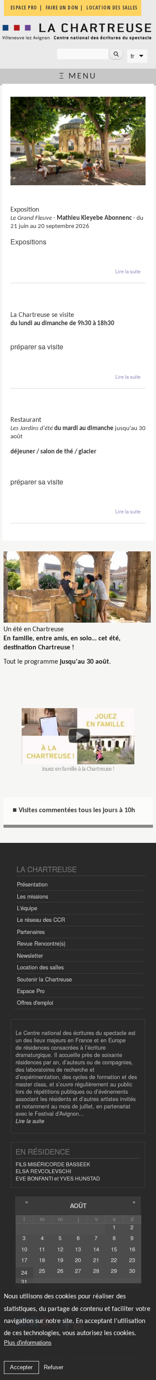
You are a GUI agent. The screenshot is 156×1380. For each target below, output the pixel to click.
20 (78, 1260)
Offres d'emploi (35, 1003)
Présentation (32, 884)
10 (24, 1249)
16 (132, 1249)
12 (60, 1249)
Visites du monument (43, 307)
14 (96, 1249)
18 (42, 1260)
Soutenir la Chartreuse (44, 979)
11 (42, 1249)
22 (114, 1260)
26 (60, 1271)
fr (132, 56)
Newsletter (30, 955)
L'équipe (27, 908)
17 (24, 1260)
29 (114, 1271)
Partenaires (31, 932)
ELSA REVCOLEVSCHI (43, 1170)
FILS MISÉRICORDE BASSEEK (53, 1164)
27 (78, 1271)
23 (132, 1260)
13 (78, 1249)
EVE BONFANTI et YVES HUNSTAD (58, 1178)
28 (96, 1271)
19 (60, 1260)
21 (96, 1260)
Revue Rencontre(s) (41, 943)
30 (132, 1271)
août (78, 1205)
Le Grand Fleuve (35, 202)
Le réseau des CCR (41, 920)
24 (24, 1272)
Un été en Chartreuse (33, 629)
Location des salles (40, 967)
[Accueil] (78, 31)
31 (24, 1281)
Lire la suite (127, 271)
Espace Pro (31, 991)
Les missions (32, 896)
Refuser (53, 1367)
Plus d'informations (28, 1342)
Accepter (21, 1367)
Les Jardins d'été (35, 413)
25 (42, 1271)
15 (114, 1249)
